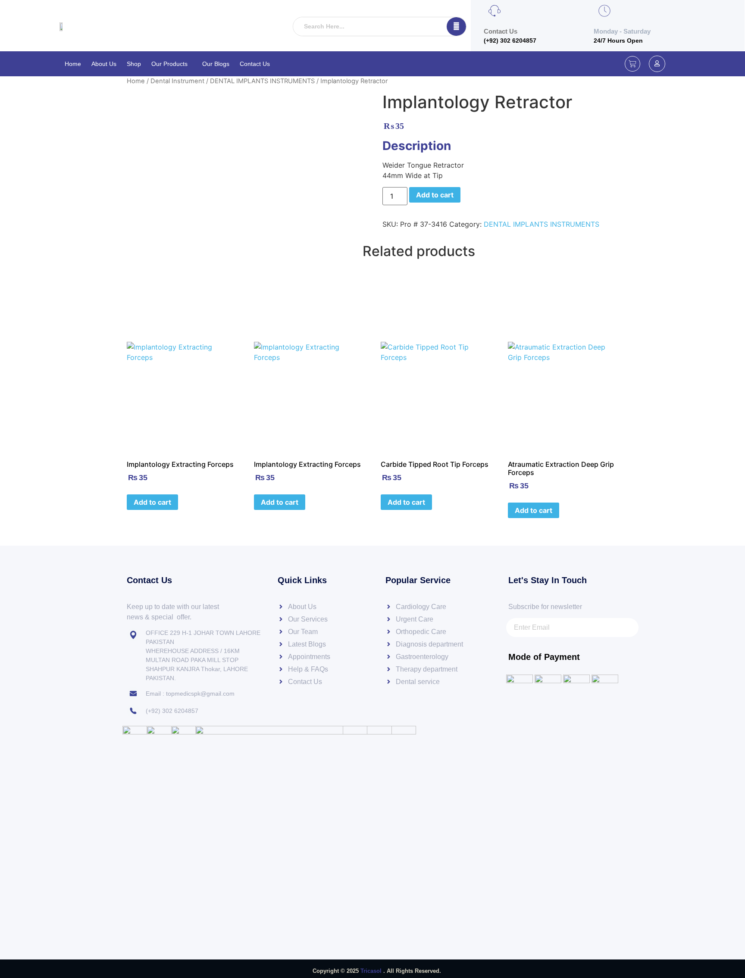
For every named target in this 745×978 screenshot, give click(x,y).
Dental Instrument (177, 81)
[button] (171, 63)
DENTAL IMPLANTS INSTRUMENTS (262, 81)
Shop (134, 63)
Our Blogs (215, 63)
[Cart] (632, 64)
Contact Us (255, 63)
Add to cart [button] (152, 502)
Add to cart (435, 195)
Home (73, 63)
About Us (103, 63)
